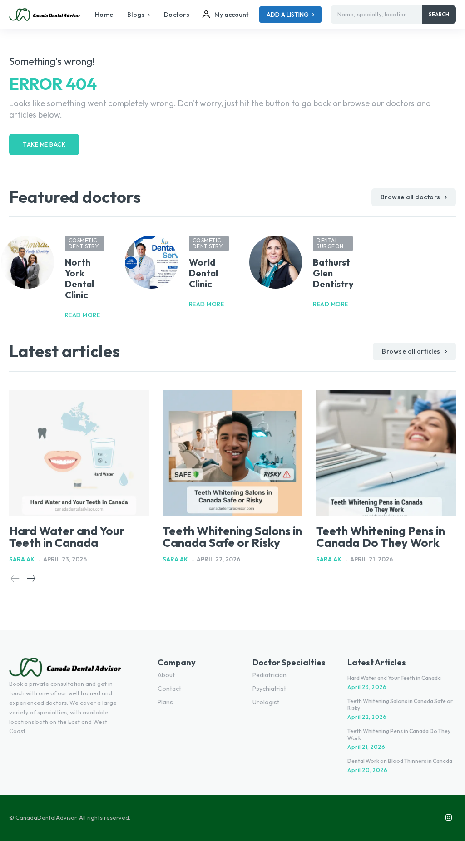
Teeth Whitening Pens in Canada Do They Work (380, 536)
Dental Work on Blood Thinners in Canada (399, 760)
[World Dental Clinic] (151, 262)
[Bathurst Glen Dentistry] (275, 262)
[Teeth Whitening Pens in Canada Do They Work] (386, 453)
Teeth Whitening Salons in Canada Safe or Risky (232, 536)
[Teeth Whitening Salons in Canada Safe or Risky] (232, 453)
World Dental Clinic (203, 273)
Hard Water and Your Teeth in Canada (66, 536)
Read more (82, 315)
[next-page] (31, 579)
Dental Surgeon (330, 243)
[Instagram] (448, 818)
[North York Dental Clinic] (27, 262)
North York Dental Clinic (79, 278)
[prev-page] (15, 579)
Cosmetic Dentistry (84, 243)
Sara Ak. (22, 559)
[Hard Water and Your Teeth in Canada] (79, 453)
